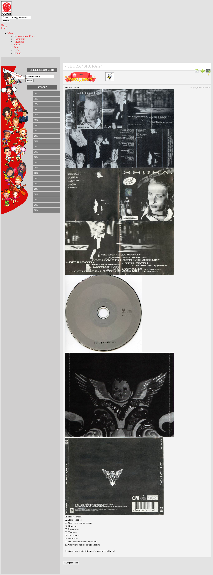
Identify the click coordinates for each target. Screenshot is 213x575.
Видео (17, 44)
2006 (36, 168)
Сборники (19, 39)
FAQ (16, 50)
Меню (10, 33)
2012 (36, 200)
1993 (36, 99)
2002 (36, 147)
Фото (16, 47)
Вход (4, 25)
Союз (4, 28)
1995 (36, 109)
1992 (36, 93)
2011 (36, 194)
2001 (36, 141)
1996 (36, 115)
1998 (36, 125)
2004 (36, 157)
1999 (36, 131)
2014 (36, 210)
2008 (36, 178)
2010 (36, 189)
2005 (36, 162)
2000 (36, 136)
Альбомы (19, 41)
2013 (36, 205)
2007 (36, 173)
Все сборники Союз (24, 36)
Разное (17, 53)
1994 (36, 104)
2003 (36, 152)
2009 (36, 184)
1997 (36, 120)
